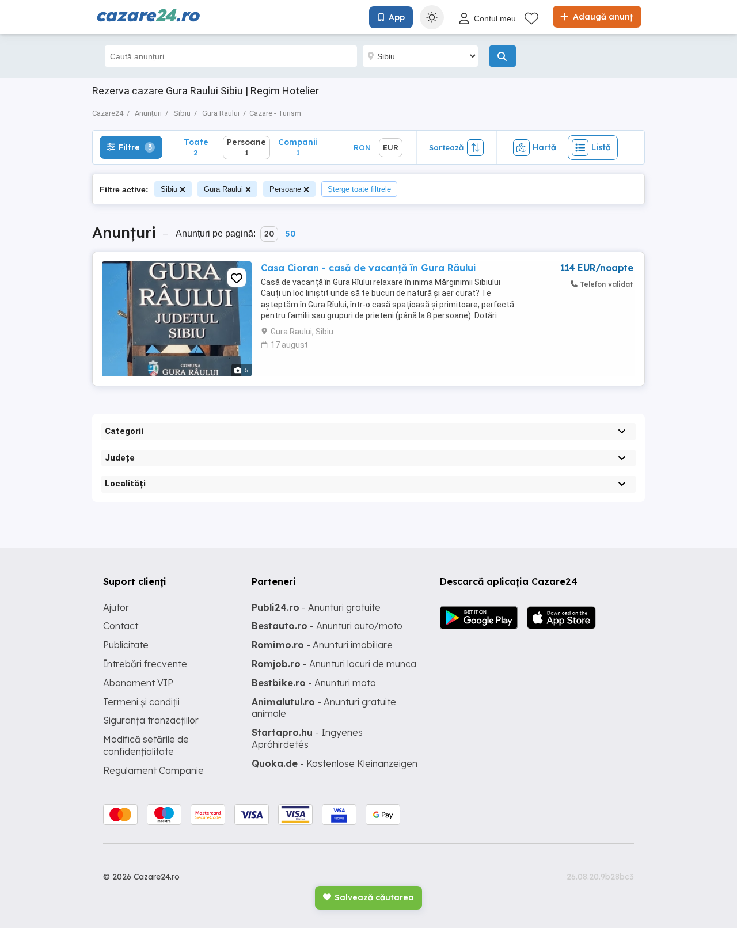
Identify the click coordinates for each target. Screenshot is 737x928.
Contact (120, 626)
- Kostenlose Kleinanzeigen (334, 763)
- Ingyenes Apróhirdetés (307, 738)
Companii (298, 147)
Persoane (285, 189)
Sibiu (169, 189)
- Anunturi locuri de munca (334, 664)
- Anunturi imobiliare (322, 645)
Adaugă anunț (602, 17)
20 (269, 234)
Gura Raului (223, 189)
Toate (196, 147)
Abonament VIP (138, 683)
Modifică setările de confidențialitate (146, 745)
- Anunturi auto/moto (327, 626)
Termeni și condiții (141, 702)
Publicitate (126, 645)
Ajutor (116, 607)
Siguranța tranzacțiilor (151, 720)
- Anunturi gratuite (316, 607)
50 (290, 234)
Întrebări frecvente (145, 664)
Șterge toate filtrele (359, 189)
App (397, 17)
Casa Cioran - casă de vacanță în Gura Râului (368, 267)
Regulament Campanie (153, 770)
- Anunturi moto (314, 683)
